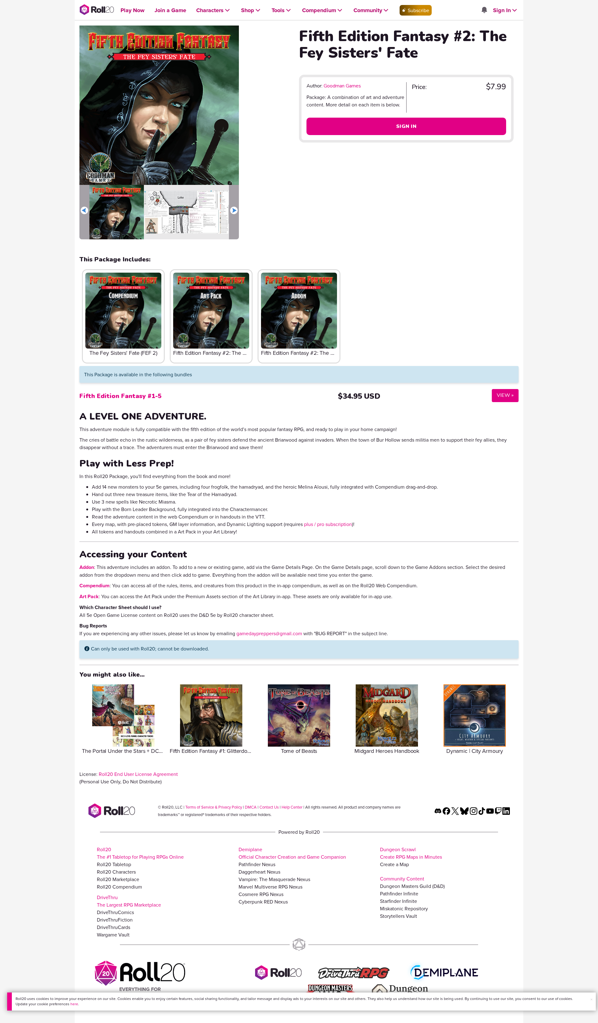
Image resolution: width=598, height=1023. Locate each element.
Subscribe (417, 10)
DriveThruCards (113, 927)
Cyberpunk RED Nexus (263, 901)
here (74, 1004)
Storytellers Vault (398, 916)
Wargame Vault (113, 934)
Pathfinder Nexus (257, 864)
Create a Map (394, 864)
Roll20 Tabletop (114, 864)
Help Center (292, 807)
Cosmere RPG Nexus (261, 894)
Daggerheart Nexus (259, 871)
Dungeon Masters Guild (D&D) (412, 886)
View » (503, 395)
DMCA (251, 807)
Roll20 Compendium (119, 886)
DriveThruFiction (115, 919)
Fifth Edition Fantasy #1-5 (120, 396)
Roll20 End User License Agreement (138, 774)
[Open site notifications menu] (484, 10)
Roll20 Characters (116, 871)
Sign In (406, 126)
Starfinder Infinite (398, 901)
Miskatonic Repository (404, 908)
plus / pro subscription (328, 524)
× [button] (591, 999)
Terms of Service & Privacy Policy (213, 807)
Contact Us (269, 807)
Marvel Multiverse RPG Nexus (270, 886)
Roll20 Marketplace (118, 879)
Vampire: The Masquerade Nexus (274, 879)
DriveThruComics (115, 912)
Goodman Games (342, 85)
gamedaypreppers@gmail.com (269, 633)
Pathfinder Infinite (399, 893)
